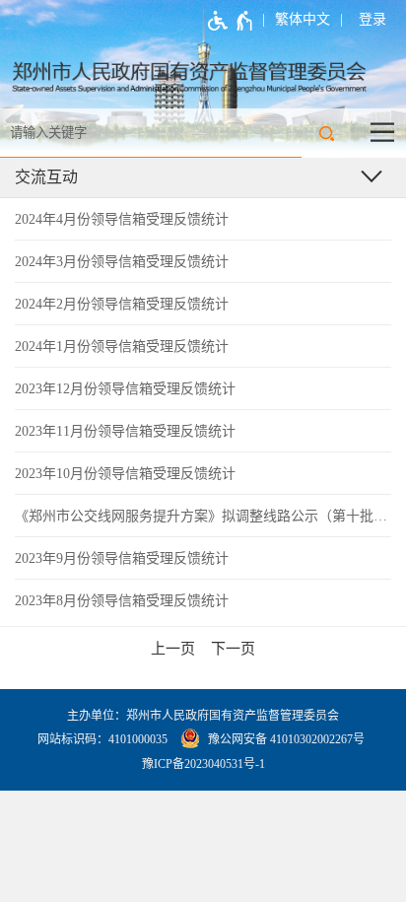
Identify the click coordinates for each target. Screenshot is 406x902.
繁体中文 (302, 19)
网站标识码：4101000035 (102, 739)
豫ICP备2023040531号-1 (203, 764)
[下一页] (233, 648)
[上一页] (173, 648)
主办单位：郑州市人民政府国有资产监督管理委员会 (203, 716)
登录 (372, 19)
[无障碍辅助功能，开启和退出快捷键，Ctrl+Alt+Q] (231, 21)
